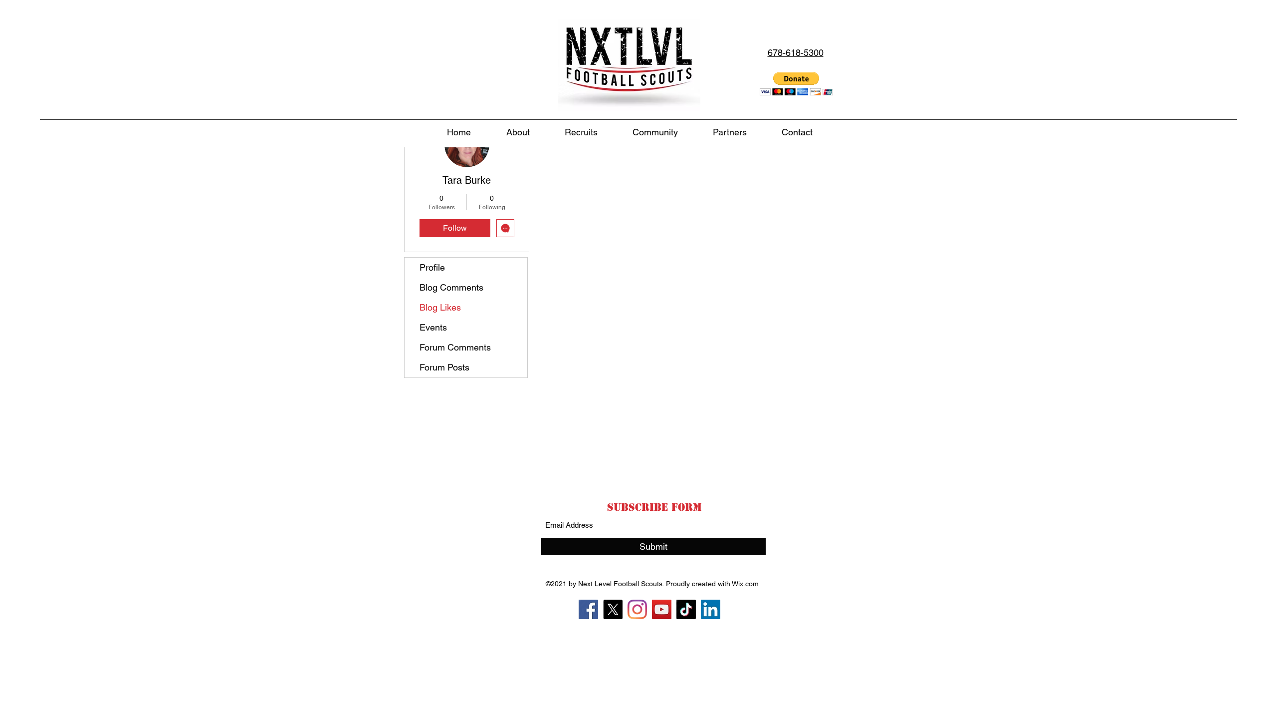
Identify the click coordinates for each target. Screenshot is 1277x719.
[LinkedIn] (710, 609)
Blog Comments (451, 287)
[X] (613, 609)
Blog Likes (440, 307)
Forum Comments (455, 347)
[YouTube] (661, 609)
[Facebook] (588, 609)
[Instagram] (637, 609)
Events (433, 327)
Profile (432, 267)
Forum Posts (444, 367)
